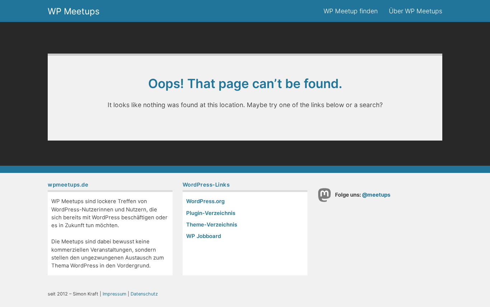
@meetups (376, 195)
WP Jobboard (203, 236)
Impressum (114, 294)
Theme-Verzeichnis (211, 224)
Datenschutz (144, 294)
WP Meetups (74, 11)
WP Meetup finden (351, 11)
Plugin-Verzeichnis (210, 213)
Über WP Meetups (415, 11)
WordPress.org (205, 201)
